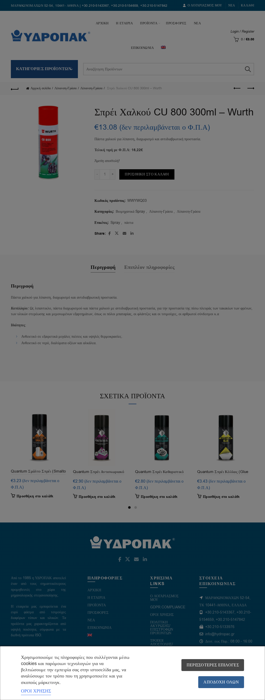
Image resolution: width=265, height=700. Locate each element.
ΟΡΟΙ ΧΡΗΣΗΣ (36, 691)
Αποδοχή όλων (221, 682)
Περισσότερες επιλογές (213, 665)
